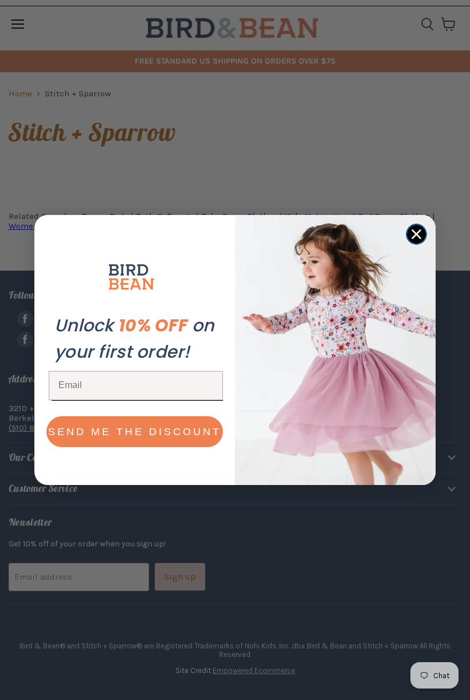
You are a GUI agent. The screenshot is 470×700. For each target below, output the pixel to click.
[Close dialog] (416, 234)
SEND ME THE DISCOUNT (134, 431)
